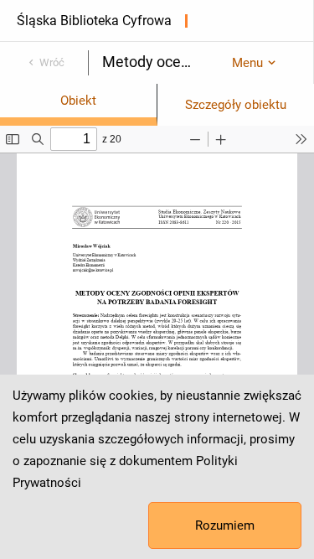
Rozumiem (225, 525)
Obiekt (78, 100)
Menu (247, 62)
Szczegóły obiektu (235, 104)
